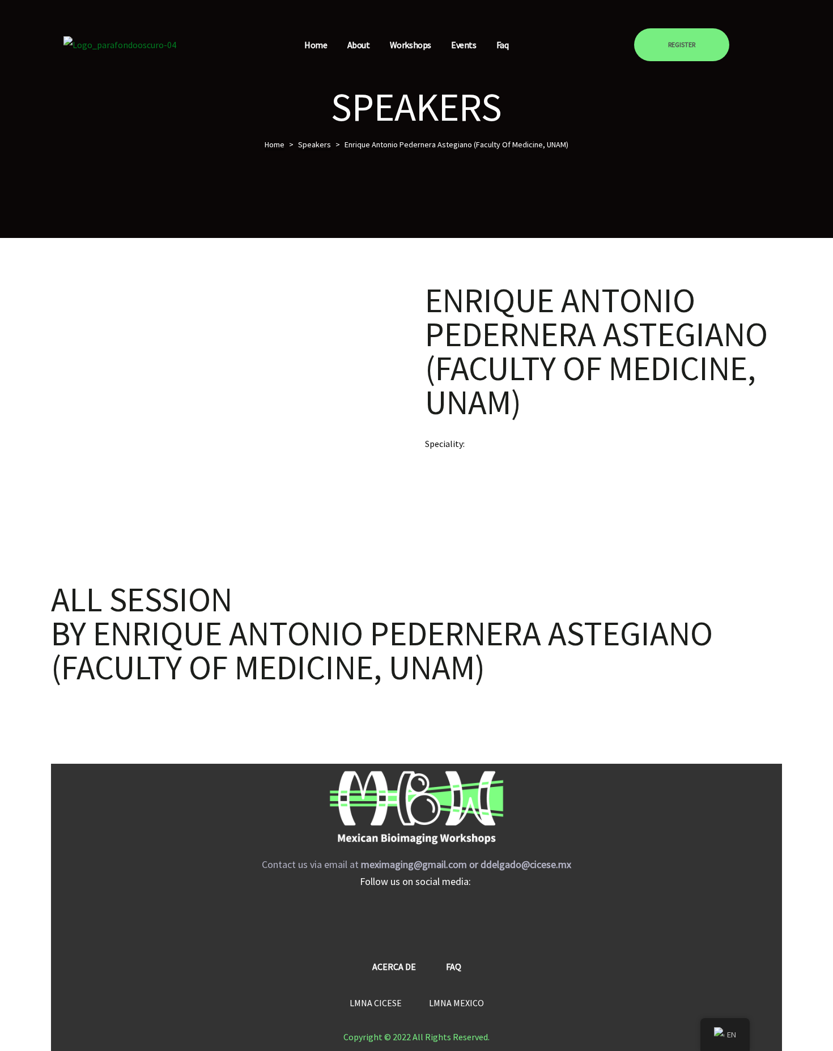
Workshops (410, 44)
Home (315, 44)
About (358, 44)
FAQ (453, 966)
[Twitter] (450, 917)
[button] (681, 44)
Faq (502, 44)
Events (464, 44)
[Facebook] (382, 917)
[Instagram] (416, 917)
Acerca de (394, 966)
